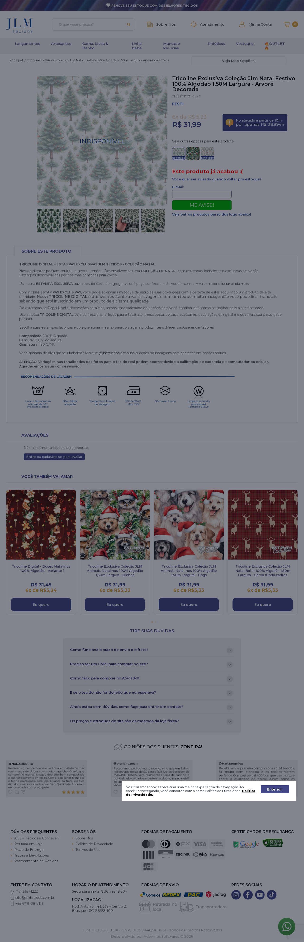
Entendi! (274, 789)
